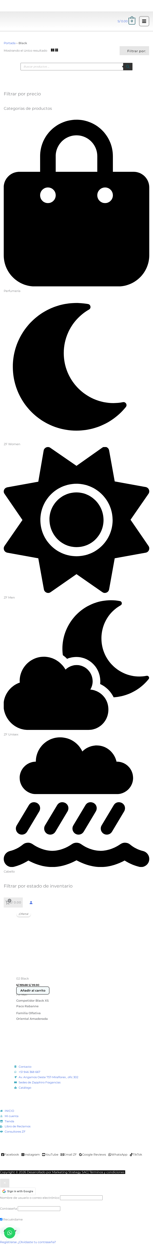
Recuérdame (12, 1219)
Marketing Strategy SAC (70, 1172)
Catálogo (25, 1087)
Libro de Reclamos (17, 1126)
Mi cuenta (11, 1116)
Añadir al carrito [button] (32, 990)
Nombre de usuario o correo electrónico (29, 1198)
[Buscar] (127, 66)
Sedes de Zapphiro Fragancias (39, 1082)
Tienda (9, 1121)
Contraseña (8, 1208)
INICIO (9, 1111)
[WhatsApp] (9, 1232)
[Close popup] (5, 1183)
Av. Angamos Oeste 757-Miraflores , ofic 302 (48, 1077)
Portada (9, 43)
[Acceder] (31, 902)
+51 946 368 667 (29, 1072)
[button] (27, 21)
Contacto (25, 1066)
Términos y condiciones (106, 1172)
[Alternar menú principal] (144, 21)
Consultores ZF (15, 1131)
